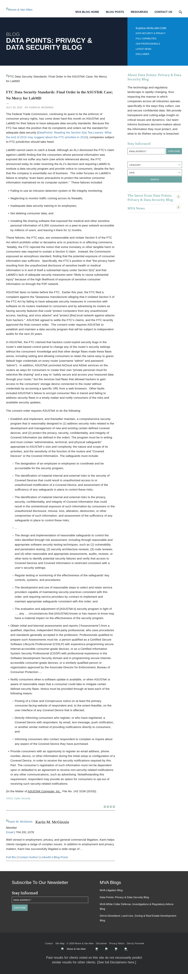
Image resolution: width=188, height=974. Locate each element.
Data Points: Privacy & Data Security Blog (124, 897)
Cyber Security (22, 798)
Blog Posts (61, 857)
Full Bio (11, 857)
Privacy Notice (116, 943)
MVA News (136, 208)
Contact (49, 943)
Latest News (143, 49)
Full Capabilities (146, 38)
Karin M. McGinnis (41, 107)
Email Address (138, 151)
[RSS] (126, 949)
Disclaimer (142, 54)
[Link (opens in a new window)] (106, 949)
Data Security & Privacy (151, 33)
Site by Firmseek (135, 943)
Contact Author (28, 857)
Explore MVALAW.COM (151, 28)
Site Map (59, 943)
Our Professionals (148, 44)
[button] (97, 949)
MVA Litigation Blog (111, 890)
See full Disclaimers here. (116, 962)
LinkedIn (45, 857)
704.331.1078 (25, 832)
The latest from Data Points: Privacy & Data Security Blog (150, 197)
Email (9, 832)
